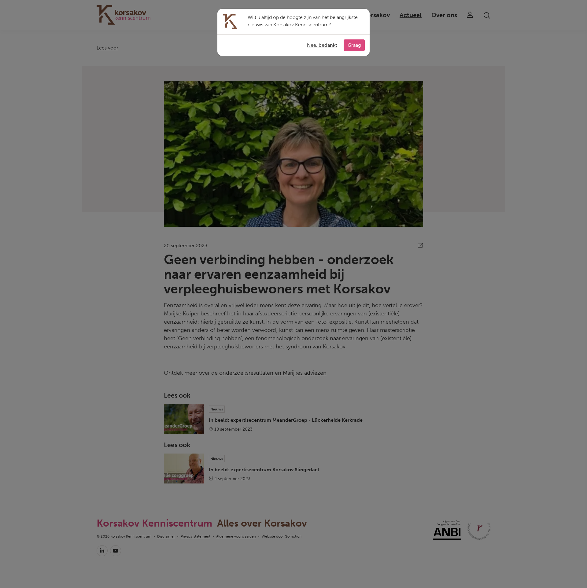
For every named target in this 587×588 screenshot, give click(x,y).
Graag (354, 45)
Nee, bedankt (322, 45)
